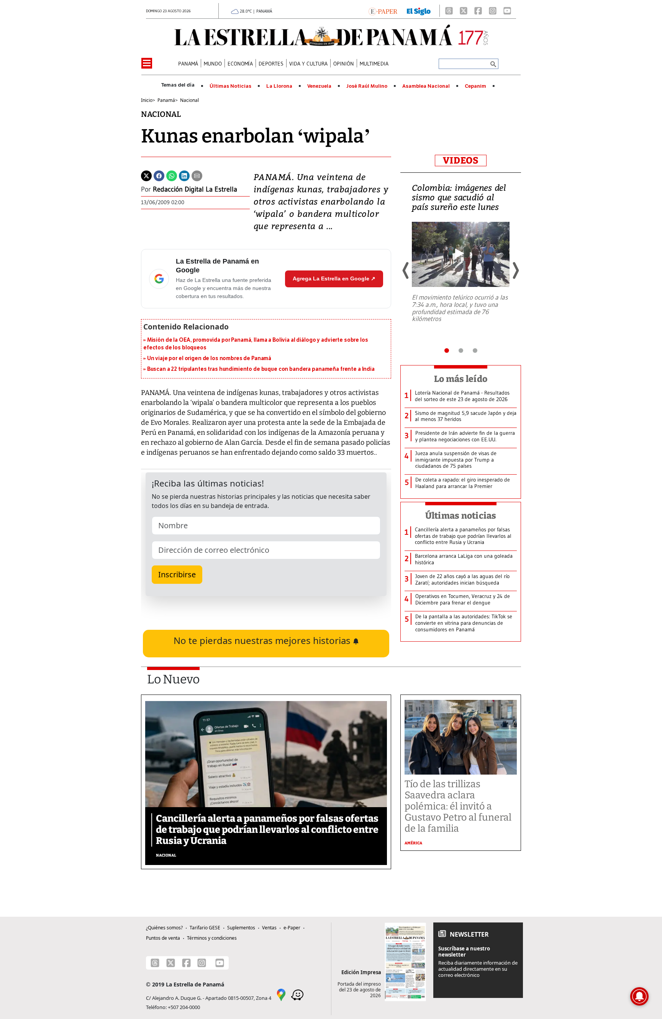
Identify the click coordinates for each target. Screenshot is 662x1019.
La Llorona (279, 86)
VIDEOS (460, 160)
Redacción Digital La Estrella (195, 189)
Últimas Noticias (230, 86)
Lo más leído (460, 379)
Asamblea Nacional (426, 86)
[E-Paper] (383, 11)
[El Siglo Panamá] (419, 11)
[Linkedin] (184, 175)
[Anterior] (406, 270)
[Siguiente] (515, 270)
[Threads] (449, 11)
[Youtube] (507, 11)
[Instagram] (492, 11)
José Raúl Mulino (366, 86)
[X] (463, 11)
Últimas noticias (460, 515)
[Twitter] (146, 175)
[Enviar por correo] (197, 175)
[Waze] (297, 994)
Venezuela (319, 86)
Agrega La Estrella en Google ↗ (334, 278)
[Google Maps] (281, 994)
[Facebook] (478, 11)
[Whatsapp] (171, 175)
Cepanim (475, 86)
